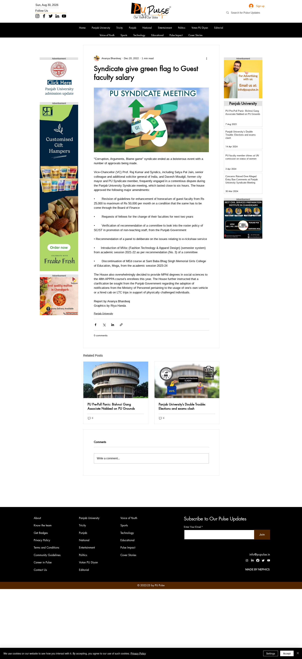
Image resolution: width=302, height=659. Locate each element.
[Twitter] (50, 16)
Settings (270, 653)
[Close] (298, 653)
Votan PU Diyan (88, 562)
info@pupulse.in (259, 554)
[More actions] (207, 58)
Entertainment (87, 547)
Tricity (82, 525)
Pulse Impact (127, 547)
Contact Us (40, 570)
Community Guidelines (47, 555)
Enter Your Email (192, 527)
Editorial (84, 570)
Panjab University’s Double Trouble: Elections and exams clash (182, 406)
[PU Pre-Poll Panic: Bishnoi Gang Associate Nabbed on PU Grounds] (115, 380)
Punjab (83, 533)
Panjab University (103, 313)
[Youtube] (268, 560)
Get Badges (41, 533)
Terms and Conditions (46, 547)
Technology (127, 533)
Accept (287, 653)
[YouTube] (64, 16)
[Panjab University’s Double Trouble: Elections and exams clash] (186, 380)
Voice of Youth (128, 518)
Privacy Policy (42, 540)
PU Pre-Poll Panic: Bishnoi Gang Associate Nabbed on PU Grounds (111, 406)
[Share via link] (121, 324)
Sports (124, 525)
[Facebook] (44, 16)
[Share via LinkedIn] (112, 324)
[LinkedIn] (57, 16)
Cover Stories (128, 555)
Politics (83, 555)
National (84, 540)
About (37, 518)
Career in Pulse (43, 562)
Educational (127, 540)
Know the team (43, 525)
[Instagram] (37, 16)
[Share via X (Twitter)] (104, 324)
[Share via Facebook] (95, 324)
